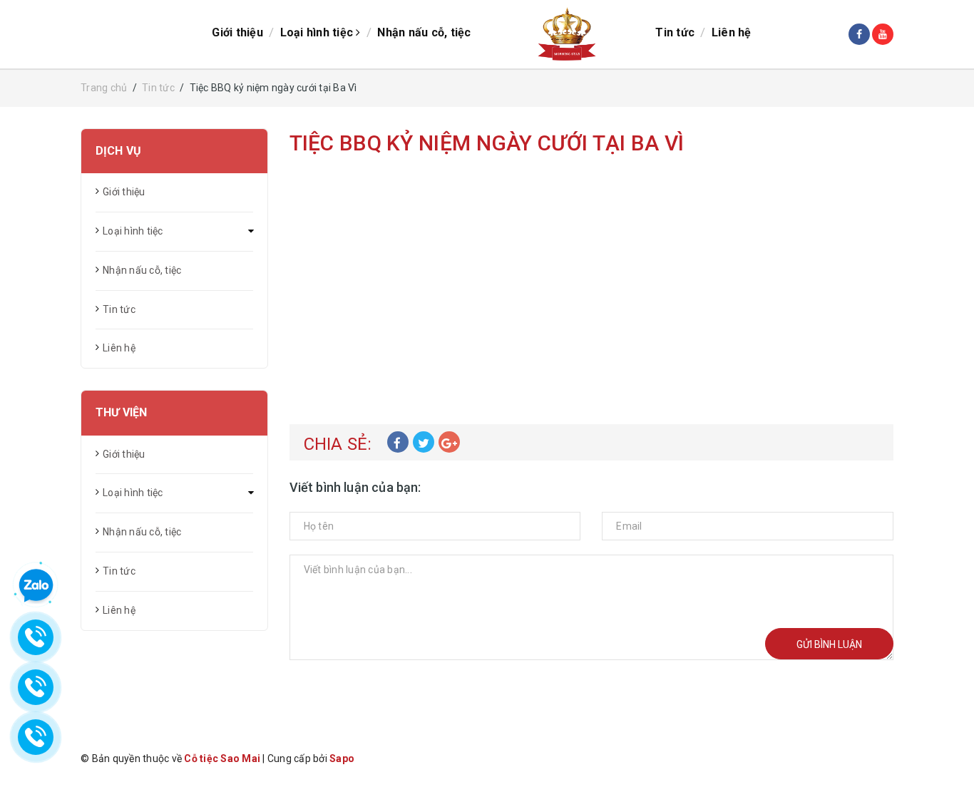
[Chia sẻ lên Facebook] (398, 442)
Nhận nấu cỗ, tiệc (424, 32)
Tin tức (674, 32)
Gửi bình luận (829, 644)
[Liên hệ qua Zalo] (35, 586)
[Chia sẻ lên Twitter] (423, 442)
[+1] (449, 442)
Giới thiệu (237, 32)
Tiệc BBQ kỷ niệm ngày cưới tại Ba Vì (487, 142)
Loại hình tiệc (318, 32)
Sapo (341, 758)
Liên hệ (732, 32)
